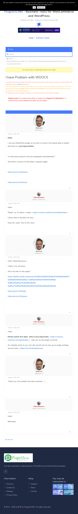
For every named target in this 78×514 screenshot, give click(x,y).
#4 (69, 354)
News (32, 487)
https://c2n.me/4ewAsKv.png (31, 348)
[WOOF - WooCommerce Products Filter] (68, 492)
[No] (75, 5)
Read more (41, 7)
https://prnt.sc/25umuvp (17, 182)
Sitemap (9, 491)
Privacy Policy (11, 495)
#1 (69, 188)
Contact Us (10, 487)
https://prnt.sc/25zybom (17, 296)
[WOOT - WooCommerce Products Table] (58, 492)
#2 (69, 233)
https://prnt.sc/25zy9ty (17, 291)
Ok (34, 7)
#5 (69, 397)
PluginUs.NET (29, 507)
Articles (33, 491)
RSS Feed (10, 439)
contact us (20, 84)
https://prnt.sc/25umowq (17, 172)
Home (31, 38)
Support (33, 484)
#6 (69, 431)
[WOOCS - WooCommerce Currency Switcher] (58, 486)
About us (10, 484)
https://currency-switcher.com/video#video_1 (50, 212)
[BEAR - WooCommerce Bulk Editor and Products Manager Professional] (68, 486)
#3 (69, 312)
